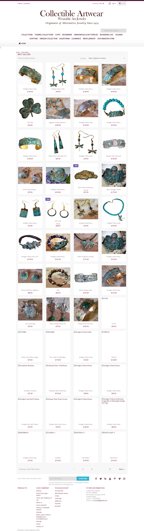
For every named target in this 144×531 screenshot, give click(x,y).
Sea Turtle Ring (30, 324)
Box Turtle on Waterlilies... (58, 357)
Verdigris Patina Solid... (30, 89)
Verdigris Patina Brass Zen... (30, 257)
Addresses (58, 501)
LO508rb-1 (58, 458)
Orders (57, 496)
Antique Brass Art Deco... (86, 324)
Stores (38, 524)
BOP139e (58, 221)
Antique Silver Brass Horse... (58, 424)
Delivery (38, 491)
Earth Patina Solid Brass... (86, 187)
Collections (27, 34)
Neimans (39, 512)
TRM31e (114, 357)
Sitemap (38, 521)
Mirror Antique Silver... (86, 290)
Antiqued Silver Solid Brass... (58, 391)
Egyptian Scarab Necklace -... (58, 122)
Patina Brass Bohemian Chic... (58, 156)
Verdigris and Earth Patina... (30, 424)
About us (39, 502)
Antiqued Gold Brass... (86, 223)
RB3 (58, 290)
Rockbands (67, 34)
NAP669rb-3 (114, 458)
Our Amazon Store (105, 38)
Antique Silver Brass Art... (114, 156)
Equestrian (64, 38)
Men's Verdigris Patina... (113, 189)
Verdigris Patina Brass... (86, 89)
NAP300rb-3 (86, 458)
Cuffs (57, 34)
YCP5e (114, 324)
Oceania (119, 34)
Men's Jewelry (89, 38)
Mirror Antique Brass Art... (58, 324)
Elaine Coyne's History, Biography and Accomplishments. (43, 517)
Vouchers (58, 503)
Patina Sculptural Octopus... (86, 257)
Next (122, 469)
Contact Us (39, 526)
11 (110, 469)
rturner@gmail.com (100, 500)
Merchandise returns (61, 493)
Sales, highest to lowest (106, 58)
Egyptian (34, 38)
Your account (62, 488)
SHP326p (30, 122)
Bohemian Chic (106, 34)
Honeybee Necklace (30, 391)
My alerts (58, 506)
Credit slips (58, 498)
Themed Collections (44, 34)
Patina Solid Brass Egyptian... (30, 290)
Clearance (76, 38)
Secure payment (41, 505)
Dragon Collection (48, 38)
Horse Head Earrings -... (30, 189)
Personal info (59, 491)
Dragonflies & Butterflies (86, 34)
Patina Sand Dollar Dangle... (30, 357)
